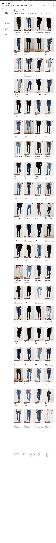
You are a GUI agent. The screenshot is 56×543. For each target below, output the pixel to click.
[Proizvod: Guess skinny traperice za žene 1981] (49, 107)
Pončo (23, 456)
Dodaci (11, 5)
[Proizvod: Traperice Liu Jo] (29, 86)
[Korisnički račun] (48, 3)
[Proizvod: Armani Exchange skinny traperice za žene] (19, 334)
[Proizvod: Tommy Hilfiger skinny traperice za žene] (29, 189)
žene (3, 3)
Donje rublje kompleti (32, 454)
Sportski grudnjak (24, 455)
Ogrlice (39, 455)
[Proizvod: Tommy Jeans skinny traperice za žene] (39, 107)
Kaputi (23, 454)
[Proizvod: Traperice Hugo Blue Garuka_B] (39, 416)
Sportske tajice (31, 453)
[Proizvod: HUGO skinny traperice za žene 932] (19, 127)
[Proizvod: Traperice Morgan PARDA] (19, 210)
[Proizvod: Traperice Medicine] (19, 293)
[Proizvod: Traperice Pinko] (19, 416)
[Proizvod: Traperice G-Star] (19, 169)
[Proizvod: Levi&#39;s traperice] (29, 107)
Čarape (39, 454)
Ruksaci (26, 5)
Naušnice (47, 453)
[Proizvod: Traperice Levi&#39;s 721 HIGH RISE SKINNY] (49, 210)
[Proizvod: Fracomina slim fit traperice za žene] (39, 313)
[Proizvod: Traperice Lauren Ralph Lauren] (29, 45)
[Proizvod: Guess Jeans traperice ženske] (49, 251)
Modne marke (21, 5)
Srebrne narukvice (40, 456)
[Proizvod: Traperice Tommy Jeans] (19, 45)
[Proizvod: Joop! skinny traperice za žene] (29, 313)
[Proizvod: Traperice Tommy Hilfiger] (49, 272)
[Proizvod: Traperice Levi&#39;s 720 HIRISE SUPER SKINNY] (29, 169)
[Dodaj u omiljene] (22, 18)
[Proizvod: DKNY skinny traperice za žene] (29, 293)
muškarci (6, 3)
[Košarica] (53, 3)
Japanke (31, 455)
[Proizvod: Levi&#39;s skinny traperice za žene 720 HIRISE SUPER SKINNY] (39, 24)
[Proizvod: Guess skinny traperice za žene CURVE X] (29, 65)
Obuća (8, 5)
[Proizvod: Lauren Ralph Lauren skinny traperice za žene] (49, 231)
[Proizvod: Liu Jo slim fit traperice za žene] (19, 396)
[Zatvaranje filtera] (53, 0)
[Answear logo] (28, 3)
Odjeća (6, 5)
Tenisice (47, 456)
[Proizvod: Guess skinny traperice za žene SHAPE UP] (29, 24)
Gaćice (15, 456)
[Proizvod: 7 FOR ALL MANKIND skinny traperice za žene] (29, 334)
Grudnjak (15, 455)
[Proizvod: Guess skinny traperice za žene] (19, 86)
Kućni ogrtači (15, 454)
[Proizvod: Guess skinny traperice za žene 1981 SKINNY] (49, 45)
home (12, 3)
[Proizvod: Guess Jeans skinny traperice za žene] (29, 272)
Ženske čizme (47, 455)
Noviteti (3, 5)
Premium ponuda (16, 5)
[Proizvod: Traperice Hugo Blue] (49, 189)
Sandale (39, 453)
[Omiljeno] (50, 3)
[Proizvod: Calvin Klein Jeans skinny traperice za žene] (49, 86)
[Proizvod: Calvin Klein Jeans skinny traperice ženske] (39, 251)
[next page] (40, 431)
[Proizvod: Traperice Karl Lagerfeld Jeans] (39, 169)
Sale (24, 5)
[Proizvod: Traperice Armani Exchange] (49, 148)
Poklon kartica (30, 5)
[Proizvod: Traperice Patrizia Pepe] (29, 148)
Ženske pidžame (16, 453)
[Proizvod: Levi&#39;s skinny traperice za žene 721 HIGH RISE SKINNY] (19, 107)
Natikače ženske (32, 456)
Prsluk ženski (23, 453)
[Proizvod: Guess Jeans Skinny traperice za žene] (49, 24)
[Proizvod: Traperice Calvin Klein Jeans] (19, 24)
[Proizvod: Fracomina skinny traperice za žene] (19, 313)
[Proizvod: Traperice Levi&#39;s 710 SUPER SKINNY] (49, 127)
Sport (13, 5)
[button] (17, 13)
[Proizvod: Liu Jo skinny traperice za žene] (49, 354)
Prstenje (47, 454)
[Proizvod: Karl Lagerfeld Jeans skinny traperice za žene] (19, 251)
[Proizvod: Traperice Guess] (39, 189)
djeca (9, 3)
